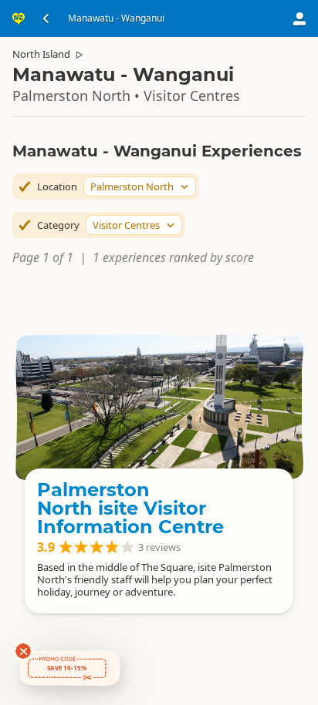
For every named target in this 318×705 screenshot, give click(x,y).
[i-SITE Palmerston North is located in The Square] (159, 407)
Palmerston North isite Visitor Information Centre (130, 508)
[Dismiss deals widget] (23, 651)
